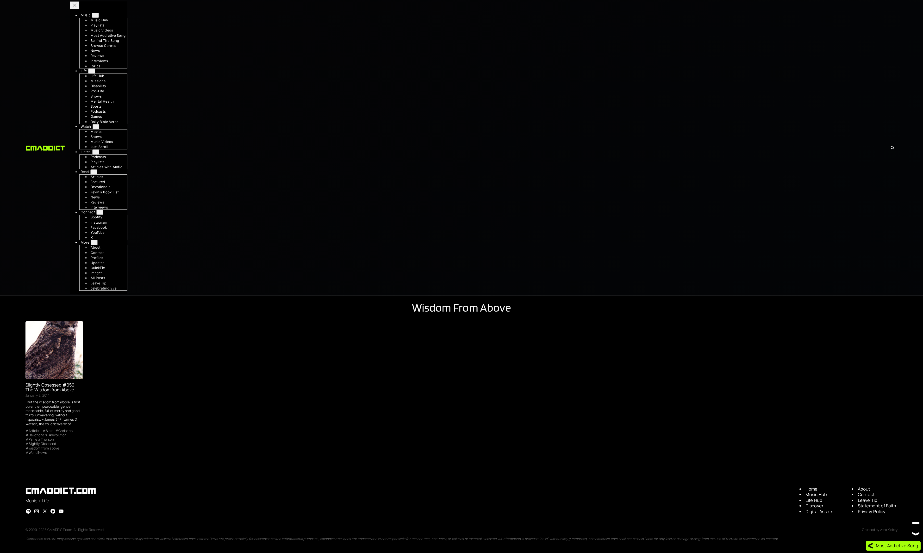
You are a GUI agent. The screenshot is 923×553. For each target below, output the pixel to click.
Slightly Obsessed (42, 444)
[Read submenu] (93, 171)
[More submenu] (94, 242)
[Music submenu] (95, 15)
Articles (35, 431)
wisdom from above (44, 448)
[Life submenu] (91, 71)
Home (811, 489)
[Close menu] (74, 5)
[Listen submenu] (95, 151)
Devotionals (38, 435)
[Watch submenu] (96, 126)
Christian (65, 431)
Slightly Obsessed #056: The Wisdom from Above (50, 387)
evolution (59, 435)
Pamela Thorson (41, 439)
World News (38, 452)
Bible (49, 431)
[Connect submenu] (99, 212)
